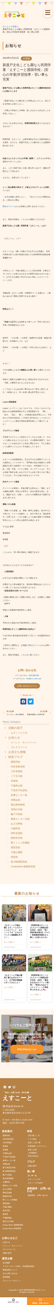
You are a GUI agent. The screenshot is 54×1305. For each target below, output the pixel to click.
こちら (23, 219)
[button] (23, 701)
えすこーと (18, 1097)
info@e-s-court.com (33, 679)
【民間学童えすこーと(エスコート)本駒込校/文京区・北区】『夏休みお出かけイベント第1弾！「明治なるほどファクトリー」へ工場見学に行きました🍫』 (39, 982)
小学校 (26, 58)
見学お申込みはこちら (27, 1049)
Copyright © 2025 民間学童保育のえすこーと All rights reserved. (28, 1291)
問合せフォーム (9, 206)
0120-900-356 (34, 675)
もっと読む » (9, 942)
